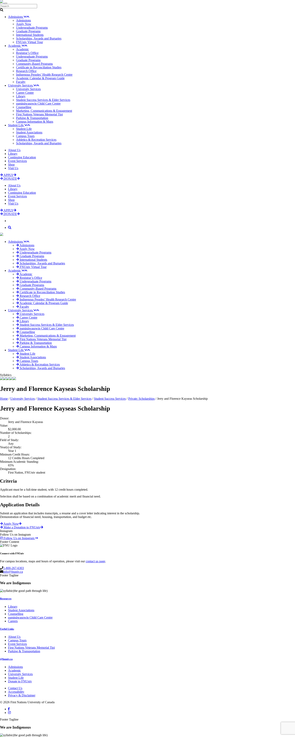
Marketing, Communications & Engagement (44, 110)
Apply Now (23, 24)
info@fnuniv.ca (13, 571)
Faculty (20, 82)
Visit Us (13, 168)
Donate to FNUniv (20, 681)
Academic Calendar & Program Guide (40, 78)
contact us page (95, 561)
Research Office (26, 71)
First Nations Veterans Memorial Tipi (39, 114)
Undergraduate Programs (32, 27)
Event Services (17, 161)
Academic (15, 45)
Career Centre (25, 92)
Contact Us (15, 688)
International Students (30, 35)
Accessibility (16, 691)
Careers (13, 621)
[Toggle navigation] (5, 3)
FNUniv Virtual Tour (29, 42)
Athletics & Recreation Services (36, 139)
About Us (14, 150)
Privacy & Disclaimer (21, 695)
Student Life (16, 125)
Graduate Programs (28, 31)
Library (20, 96)
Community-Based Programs (34, 63)
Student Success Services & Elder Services (43, 100)
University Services (21, 85)
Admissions (16, 16)
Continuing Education (22, 157)
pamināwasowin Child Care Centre (38, 103)
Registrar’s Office (27, 53)
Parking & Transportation (32, 118)
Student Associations (29, 132)
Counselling (23, 107)
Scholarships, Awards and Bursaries (38, 38)
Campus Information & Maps (34, 121)
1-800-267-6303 (13, 568)
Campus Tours (25, 136)
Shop (11, 164)
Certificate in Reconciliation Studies (38, 67)
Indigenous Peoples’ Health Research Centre (44, 74)
